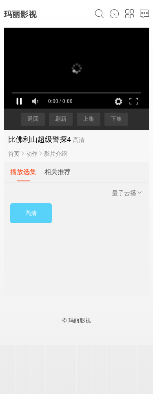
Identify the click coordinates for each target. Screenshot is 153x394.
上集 (88, 118)
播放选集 (23, 171)
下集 (116, 118)
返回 (33, 118)
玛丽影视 (20, 14)
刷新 (61, 118)
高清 (31, 213)
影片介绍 (55, 153)
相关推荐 (57, 171)
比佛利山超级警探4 (39, 139)
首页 (14, 153)
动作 (32, 153)
